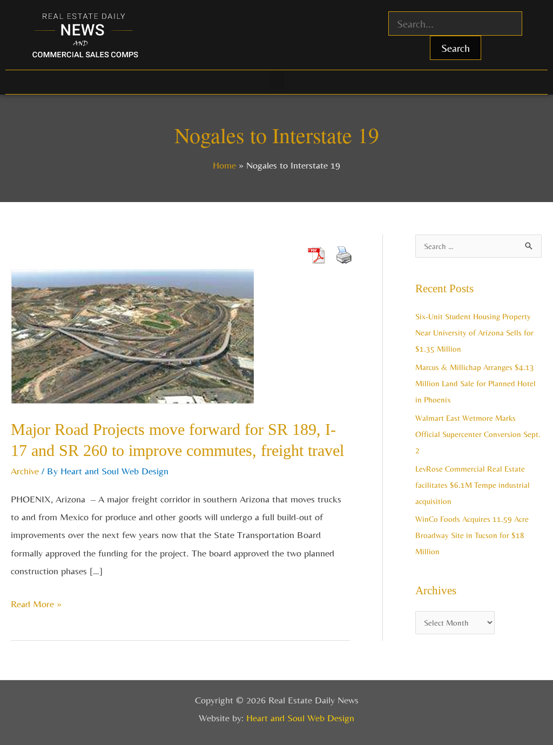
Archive (25, 470)
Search (455, 48)
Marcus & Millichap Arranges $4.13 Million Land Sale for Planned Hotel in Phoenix (475, 383)
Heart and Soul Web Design (300, 717)
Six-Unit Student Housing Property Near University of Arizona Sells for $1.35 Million (474, 332)
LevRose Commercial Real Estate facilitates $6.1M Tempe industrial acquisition (472, 485)
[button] (276, 80)
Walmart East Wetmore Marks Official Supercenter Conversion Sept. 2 (478, 434)
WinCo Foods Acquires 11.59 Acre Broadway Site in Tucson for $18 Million (472, 535)
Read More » (36, 602)
